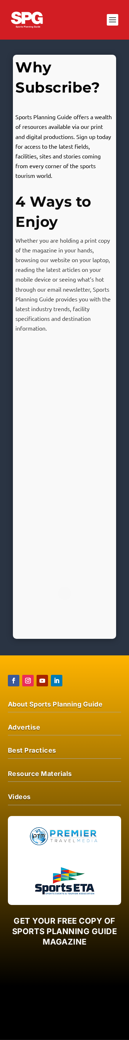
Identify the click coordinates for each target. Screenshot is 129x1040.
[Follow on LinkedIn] (56, 680)
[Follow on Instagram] (28, 680)
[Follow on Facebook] (13, 680)
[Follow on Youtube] (42, 680)
